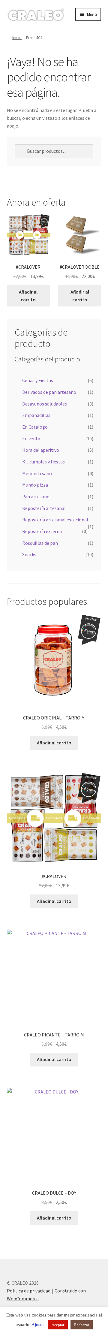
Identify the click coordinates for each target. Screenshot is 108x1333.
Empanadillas (36, 415)
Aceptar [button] (58, 1324)
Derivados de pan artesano (49, 392)
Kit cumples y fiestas (43, 462)
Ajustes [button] (38, 1324)
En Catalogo (35, 427)
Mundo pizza (35, 485)
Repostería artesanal (44, 508)
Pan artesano (36, 496)
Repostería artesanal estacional (55, 520)
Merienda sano (37, 473)
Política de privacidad (28, 1291)
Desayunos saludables (44, 404)
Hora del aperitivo (40, 450)
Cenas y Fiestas (37, 380)
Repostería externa (42, 531)
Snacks (29, 554)
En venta (31, 439)
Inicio (17, 37)
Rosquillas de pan (40, 543)
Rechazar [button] (81, 1324)
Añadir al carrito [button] (28, 296)
